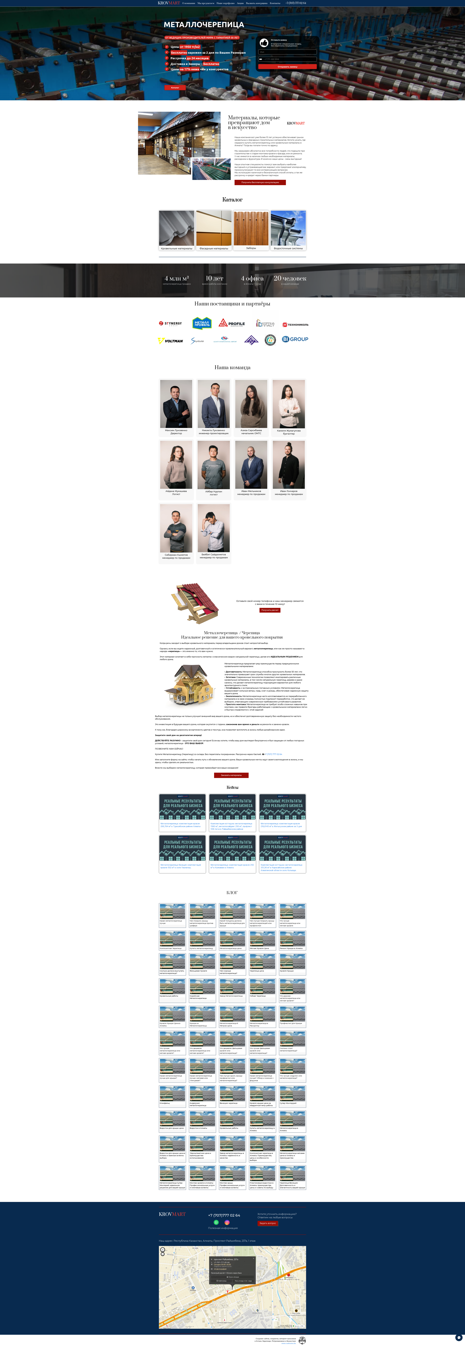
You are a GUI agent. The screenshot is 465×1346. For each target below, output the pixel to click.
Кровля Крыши (287, 971)
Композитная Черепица (170, 948)
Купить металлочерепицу (201, 948)
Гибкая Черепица (258, 996)
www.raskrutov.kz (289, 1343)
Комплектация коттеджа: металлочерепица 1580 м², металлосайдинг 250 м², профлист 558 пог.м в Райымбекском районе (231, 826)
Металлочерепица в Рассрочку (259, 1024)
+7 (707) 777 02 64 (296, 3)
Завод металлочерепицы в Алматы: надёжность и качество (232, 1155)
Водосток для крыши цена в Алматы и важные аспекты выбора (172, 1155)
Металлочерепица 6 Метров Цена (229, 1024)
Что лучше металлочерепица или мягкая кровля (290, 923)
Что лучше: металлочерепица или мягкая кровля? (170, 1050)
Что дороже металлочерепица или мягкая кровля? (290, 998)
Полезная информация (223, 1228)
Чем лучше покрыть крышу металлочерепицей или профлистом (262, 923)
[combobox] (261, 59)
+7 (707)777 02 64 (224, 1215)
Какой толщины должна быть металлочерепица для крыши (232, 923)
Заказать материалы (231, 775)
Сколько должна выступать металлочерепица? (172, 972)
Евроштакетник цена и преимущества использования (200, 1155)
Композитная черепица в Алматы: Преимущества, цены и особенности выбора (261, 1156)
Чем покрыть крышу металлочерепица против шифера (201, 923)
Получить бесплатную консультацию (260, 182)
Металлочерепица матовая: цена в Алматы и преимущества (292, 1155)
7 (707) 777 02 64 (273, 754)
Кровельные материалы (176, 248)
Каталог (175, 87)
